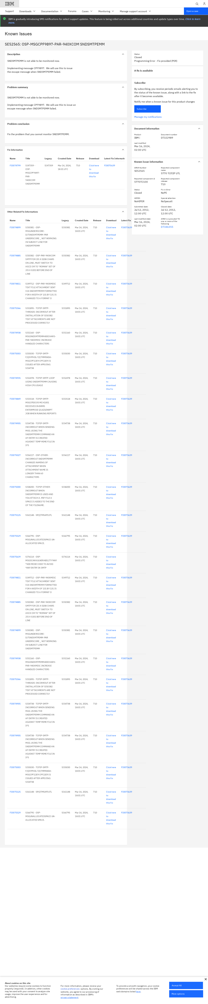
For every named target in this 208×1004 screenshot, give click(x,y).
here (138, 991)
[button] (206, 979)
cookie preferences (70, 988)
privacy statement (69, 997)
